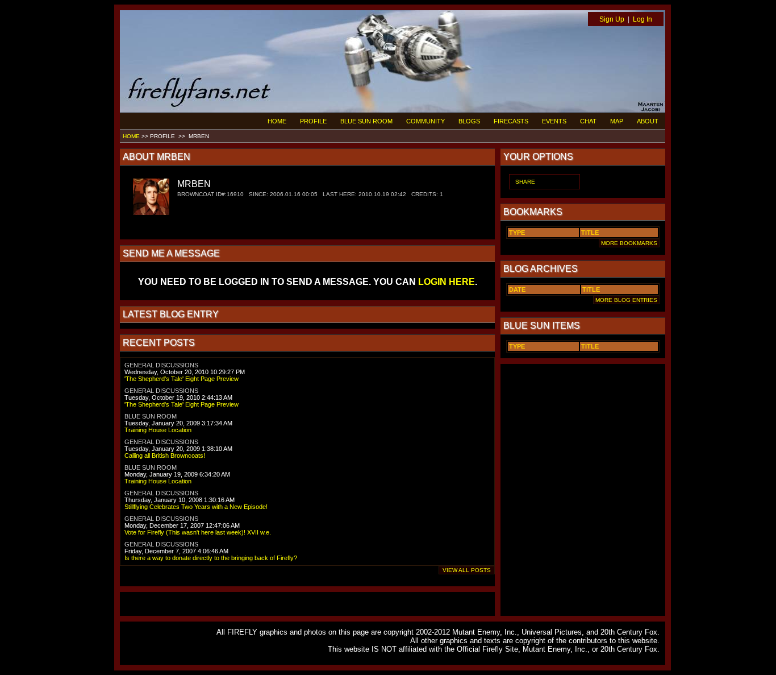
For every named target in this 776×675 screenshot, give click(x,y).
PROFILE (313, 121)
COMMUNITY (425, 121)
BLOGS (469, 121)
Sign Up (611, 19)
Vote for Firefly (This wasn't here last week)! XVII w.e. (197, 532)
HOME (277, 121)
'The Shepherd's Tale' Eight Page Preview (181, 378)
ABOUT (647, 121)
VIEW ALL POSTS (466, 570)
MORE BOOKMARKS (629, 243)
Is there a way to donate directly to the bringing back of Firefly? (210, 557)
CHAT (588, 121)
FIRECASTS (511, 121)
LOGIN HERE (446, 282)
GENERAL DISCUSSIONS (161, 365)
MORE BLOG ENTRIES (626, 300)
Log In (642, 19)
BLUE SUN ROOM (366, 121)
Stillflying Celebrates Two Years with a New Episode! (196, 506)
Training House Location (157, 429)
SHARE (525, 182)
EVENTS (554, 121)
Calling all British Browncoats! (164, 455)
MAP (616, 121)
